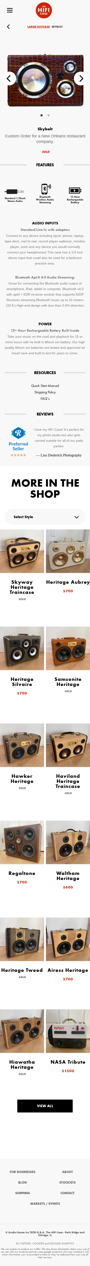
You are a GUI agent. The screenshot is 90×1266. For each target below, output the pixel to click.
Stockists (67, 1183)
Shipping (22, 1193)
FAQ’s (45, 398)
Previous (9, 78)
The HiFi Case (44, 10)
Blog (22, 1183)
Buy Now (81, 26)
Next (81, 78)
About (67, 1172)
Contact (67, 1193)
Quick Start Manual (45, 385)
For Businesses (22, 1172)
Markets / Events (45, 1204)
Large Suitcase (38, 26)
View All (45, 1106)
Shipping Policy (45, 392)
